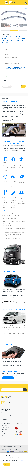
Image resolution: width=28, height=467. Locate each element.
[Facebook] (15, 423)
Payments (4, 429)
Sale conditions (5, 427)
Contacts (4, 436)
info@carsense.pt (12, 403)
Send (25, 389)
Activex (15, 449)
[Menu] (2, 2)
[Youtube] (21, 423)
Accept (6, 464)
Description (5, 98)
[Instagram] (18, 423)
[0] (25, 2)
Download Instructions (8, 378)
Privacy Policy (5, 431)
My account (4, 425)
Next (26, 26)
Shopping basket (6, 423)
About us (4, 434)
